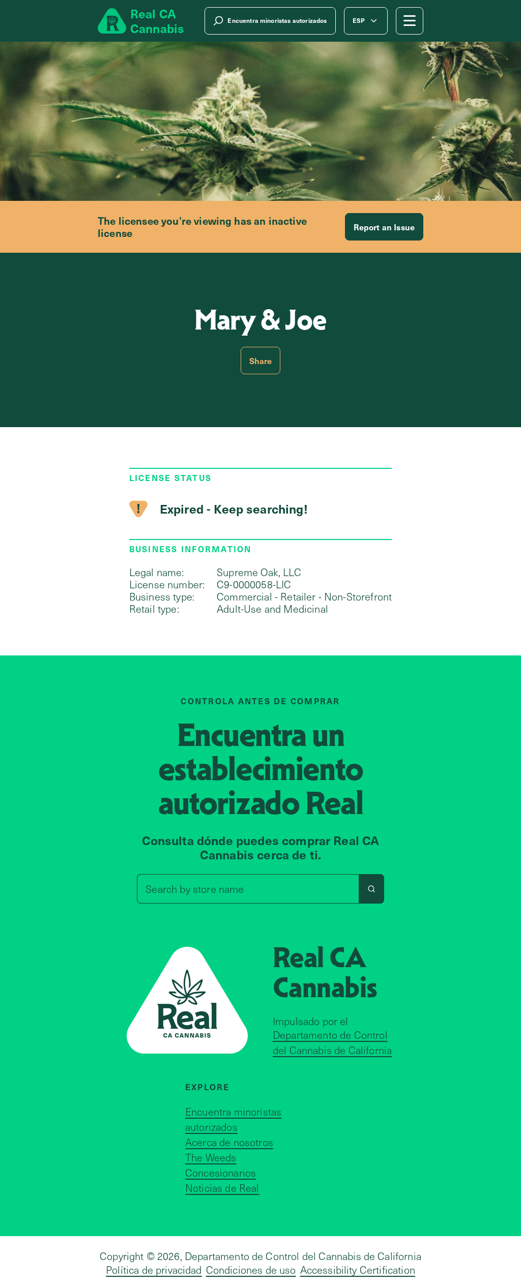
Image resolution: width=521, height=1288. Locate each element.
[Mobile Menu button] (409, 21)
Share (260, 360)
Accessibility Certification (357, 1270)
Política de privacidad (154, 1270)
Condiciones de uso (251, 1270)
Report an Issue (384, 226)
